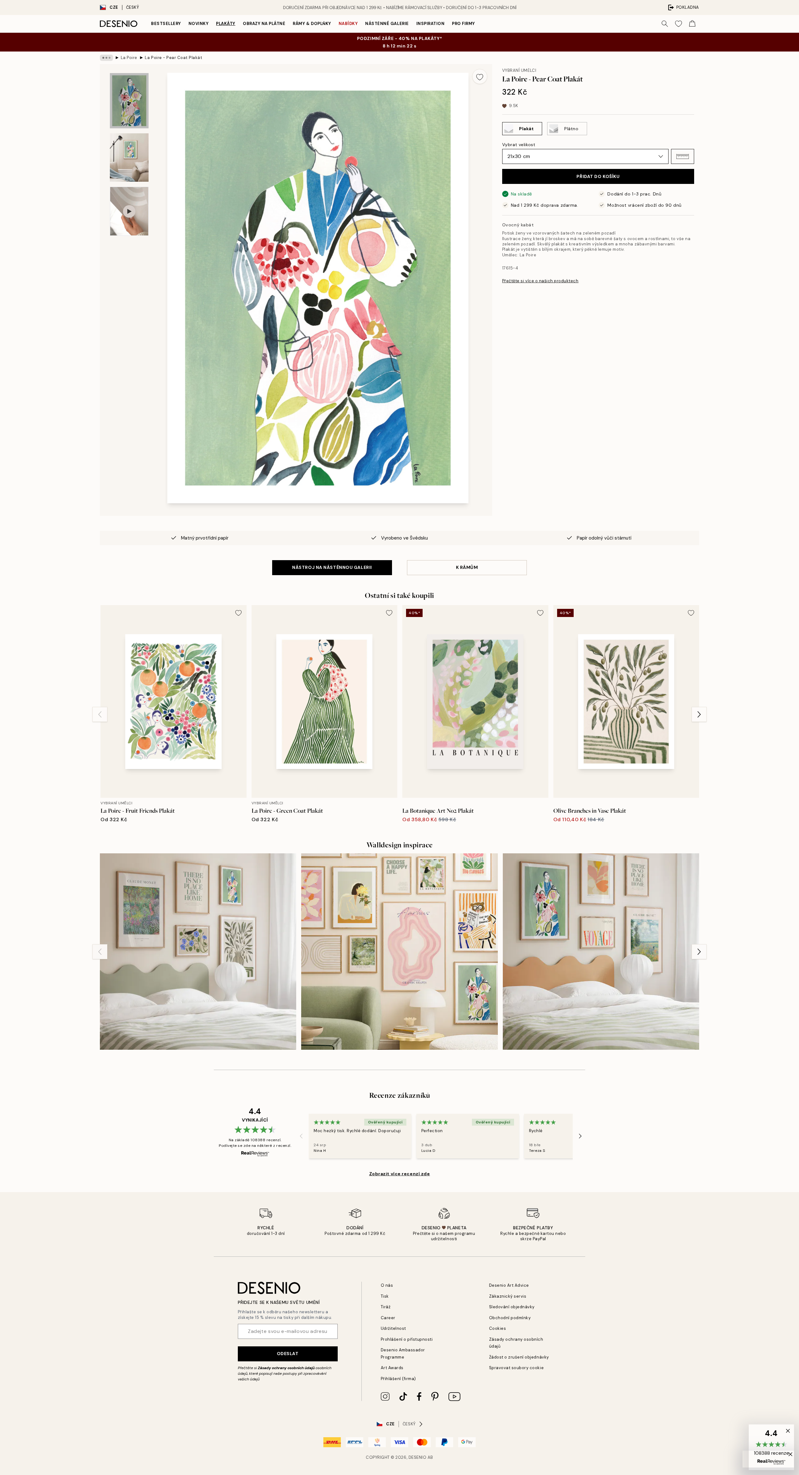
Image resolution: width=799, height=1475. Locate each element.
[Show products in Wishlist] (678, 23)
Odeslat (288, 1353)
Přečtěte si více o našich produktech (540, 281)
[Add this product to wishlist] (479, 76)
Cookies (497, 1328)
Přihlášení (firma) (398, 1378)
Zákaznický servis (508, 1296)
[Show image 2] (129, 157)
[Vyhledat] (665, 23)
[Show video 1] (129, 211)
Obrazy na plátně (264, 23)
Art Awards (392, 1367)
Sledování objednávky (512, 1307)
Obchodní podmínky (510, 1317)
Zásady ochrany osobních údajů (286, 1367)
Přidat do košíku (598, 176)
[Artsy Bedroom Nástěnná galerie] (601, 951)
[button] (682, 156)
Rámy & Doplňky (312, 23)
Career (388, 1317)
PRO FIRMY (463, 23)
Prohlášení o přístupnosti (407, 1339)
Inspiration (430, 23)
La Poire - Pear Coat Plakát (173, 57)
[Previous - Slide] (99, 714)
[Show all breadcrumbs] (106, 58)
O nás (387, 1285)
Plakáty (225, 23)
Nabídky (348, 23)
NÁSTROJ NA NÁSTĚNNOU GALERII (332, 567)
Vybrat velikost (518, 144)
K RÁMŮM (467, 567)
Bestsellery (166, 23)
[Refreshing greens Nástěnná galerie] (198, 951)
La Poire (129, 57)
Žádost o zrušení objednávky (519, 1357)
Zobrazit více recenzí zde (399, 1174)
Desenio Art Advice (509, 1285)
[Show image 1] (129, 100)
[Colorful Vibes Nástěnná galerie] (399, 951)
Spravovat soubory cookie (516, 1367)
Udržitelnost (393, 1328)
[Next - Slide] (699, 714)
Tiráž (386, 1307)
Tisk (385, 1296)
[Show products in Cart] (692, 23)
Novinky (199, 23)
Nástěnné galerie (387, 23)
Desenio (418, 1457)
